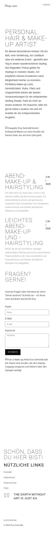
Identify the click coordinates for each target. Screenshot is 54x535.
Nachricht (10, 330)
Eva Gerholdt (17, 525)
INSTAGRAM (10, 520)
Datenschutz (10, 483)
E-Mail (8, 318)
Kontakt (7, 472)
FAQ (6, 488)
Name (8, 306)
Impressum (9, 477)
